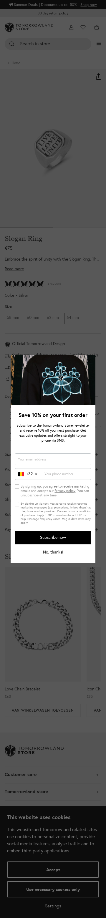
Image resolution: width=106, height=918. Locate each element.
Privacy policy (64, 491)
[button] (88, 361)
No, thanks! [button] (53, 552)
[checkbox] (17, 486)
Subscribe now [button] (53, 537)
